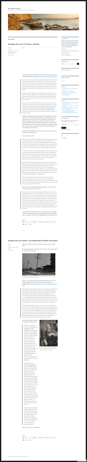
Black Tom (46, 294)
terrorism (9, 53)
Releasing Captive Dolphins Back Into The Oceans (70, 112)
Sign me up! (64, 127)
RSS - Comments (65, 138)
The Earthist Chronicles (14, 8)
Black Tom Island (10, 247)
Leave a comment (11, 55)
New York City (16, 247)
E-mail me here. (63, 48)
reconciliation (14, 52)
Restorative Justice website (29, 174)
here (78, 50)
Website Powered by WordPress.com (22, 456)
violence (12, 53)
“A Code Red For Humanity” (66, 93)
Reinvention (10, 49)
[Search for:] (69, 63)
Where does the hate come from (48, 108)
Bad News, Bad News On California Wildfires (69, 92)
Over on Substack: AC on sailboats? (68, 91)
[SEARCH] (78, 64)
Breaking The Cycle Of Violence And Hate (24, 44)
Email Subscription (65, 118)
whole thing (28, 427)
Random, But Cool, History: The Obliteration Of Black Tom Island (32, 241)
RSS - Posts (64, 137)
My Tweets (63, 81)
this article (41, 174)
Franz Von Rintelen (30, 365)
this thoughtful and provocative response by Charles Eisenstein (44, 76)
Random (9, 245)
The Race (62, 46)
